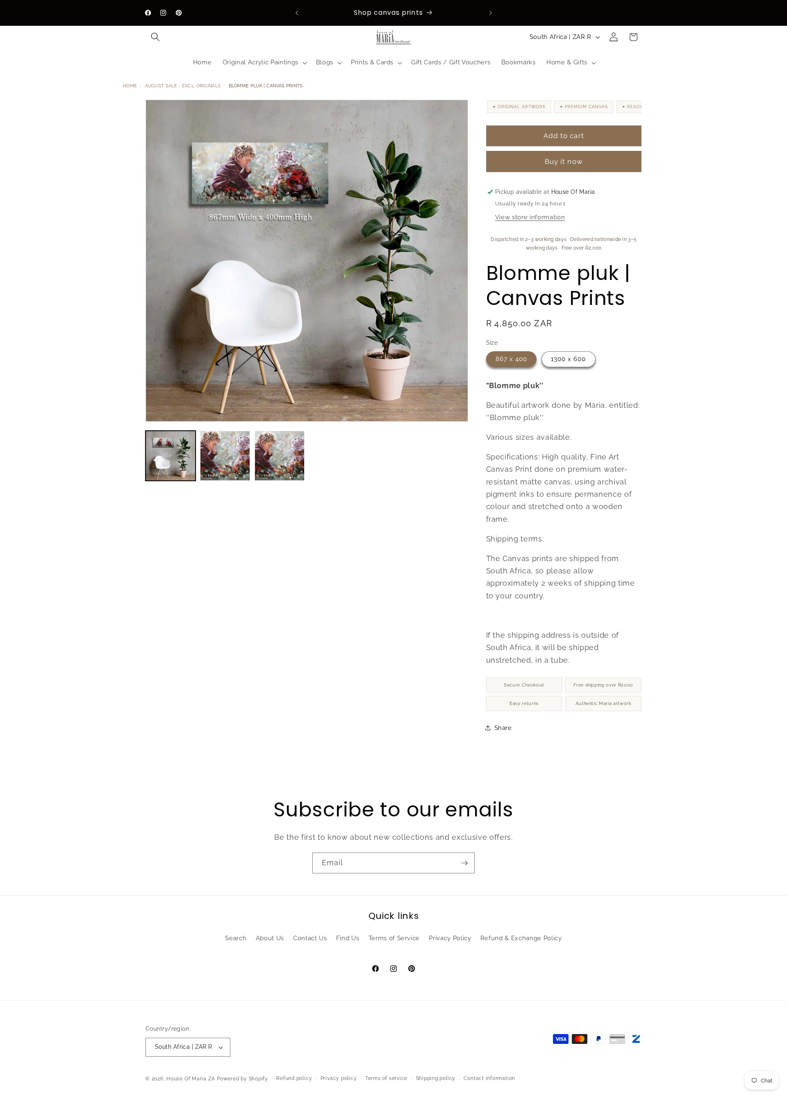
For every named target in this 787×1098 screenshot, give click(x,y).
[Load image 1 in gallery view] (171, 456)
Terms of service (386, 1078)
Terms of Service (394, 938)
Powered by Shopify (242, 1079)
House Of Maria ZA (190, 1079)
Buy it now (564, 161)
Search (235, 938)
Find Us (347, 938)
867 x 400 (512, 358)
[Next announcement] (491, 12)
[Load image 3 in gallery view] (280, 456)
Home (130, 86)
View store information (530, 217)
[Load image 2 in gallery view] (225, 456)
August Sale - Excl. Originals (183, 86)
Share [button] (503, 727)
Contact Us (310, 938)
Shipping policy (436, 1078)
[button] (155, 37)
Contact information (489, 1078)
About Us (270, 938)
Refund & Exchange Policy (521, 938)
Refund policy (294, 1078)
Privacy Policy (450, 938)
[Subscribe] (464, 863)
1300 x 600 (568, 358)
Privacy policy (339, 1078)
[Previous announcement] (297, 12)
